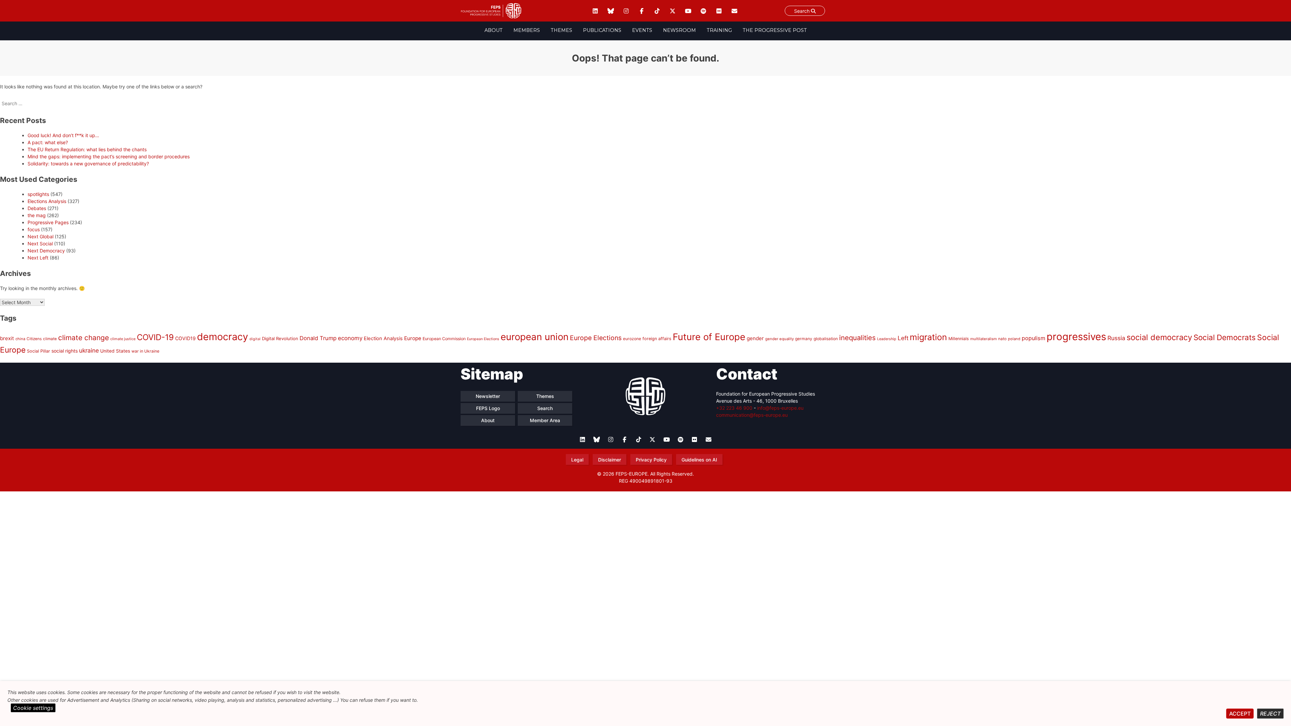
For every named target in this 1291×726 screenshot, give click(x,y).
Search (802, 11)
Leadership (886, 338)
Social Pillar (38, 351)
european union (535, 336)
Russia (1116, 337)
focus (34, 229)
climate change (83, 337)
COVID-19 (155, 337)
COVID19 (185, 338)
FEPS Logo (488, 408)
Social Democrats (1225, 337)
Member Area (545, 420)
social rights (64, 351)
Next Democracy (46, 250)
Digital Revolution (280, 338)
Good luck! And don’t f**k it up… (63, 135)
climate (50, 338)
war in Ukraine (145, 351)
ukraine (89, 350)
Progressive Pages (48, 222)
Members (526, 30)
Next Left (38, 257)
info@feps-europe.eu (780, 408)
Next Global (40, 236)
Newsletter (488, 396)
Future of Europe (709, 336)
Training (719, 30)
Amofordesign (645, 488)
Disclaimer (609, 459)
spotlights (38, 194)
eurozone (632, 338)
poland (1014, 338)
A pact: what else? (48, 142)
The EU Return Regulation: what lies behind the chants (87, 149)
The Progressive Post (775, 30)
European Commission (444, 338)
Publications (602, 30)
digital (255, 339)
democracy (222, 336)
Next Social (40, 243)
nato (1002, 338)
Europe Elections (596, 338)
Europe (412, 338)
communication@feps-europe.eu (752, 415)
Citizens (34, 338)
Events (642, 30)
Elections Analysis (47, 201)
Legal (577, 459)
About (493, 30)
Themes (561, 30)
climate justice (122, 338)
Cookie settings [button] (33, 707)
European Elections (483, 339)
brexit (7, 338)
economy (350, 338)
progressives (1076, 336)
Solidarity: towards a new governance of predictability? (88, 163)
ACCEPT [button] (1240, 713)
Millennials (958, 338)
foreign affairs (656, 338)
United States (115, 351)
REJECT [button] (1270, 713)
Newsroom (679, 30)
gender (755, 338)
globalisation (826, 338)
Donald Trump (318, 338)
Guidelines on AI (699, 459)
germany (803, 338)
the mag (37, 215)
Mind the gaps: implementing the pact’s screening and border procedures (109, 156)
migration (928, 337)
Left (903, 337)
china (20, 338)
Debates (37, 208)
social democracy (1159, 337)
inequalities (857, 337)
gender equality (779, 338)
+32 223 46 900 (734, 408)
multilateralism (983, 338)
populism (1033, 338)
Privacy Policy (651, 459)
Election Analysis (383, 338)
